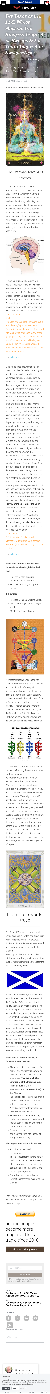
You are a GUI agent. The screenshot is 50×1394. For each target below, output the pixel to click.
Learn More (30, 1384)
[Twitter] (17, 1318)
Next (7, 1300)
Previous (9, 1290)
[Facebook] (8, 1318)
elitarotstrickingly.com (25, 1249)
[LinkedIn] (26, 1318)
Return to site (12, 1313)
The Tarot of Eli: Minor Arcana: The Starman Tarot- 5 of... (23, 1304)
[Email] (35, 1318)
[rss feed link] (10, 1325)
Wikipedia (14, 357)
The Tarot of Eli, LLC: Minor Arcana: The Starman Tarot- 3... (23, 1294)
